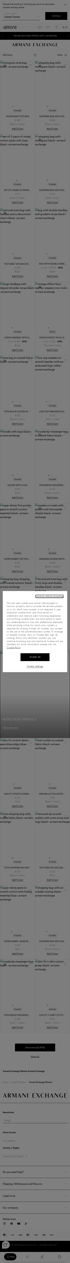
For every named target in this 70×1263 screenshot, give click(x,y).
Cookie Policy (14, 648)
